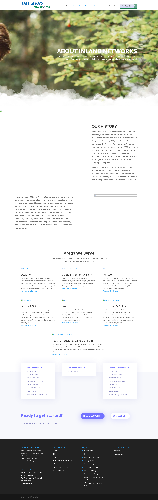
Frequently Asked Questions (63, 461)
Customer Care (118, 455)
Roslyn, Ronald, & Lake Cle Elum (72, 340)
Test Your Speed (59, 471)
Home (68, 6)
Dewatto (26, 274)
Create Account (91, 416)
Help (54, 457)
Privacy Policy (88, 451)
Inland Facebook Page (61, 467)
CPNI (55, 451)
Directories (116, 451)
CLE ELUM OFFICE (76, 367)
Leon (64, 306)
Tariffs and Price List (91, 467)
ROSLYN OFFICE (34, 367)
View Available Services (29, 291)
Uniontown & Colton (114, 306)
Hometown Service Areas (94, 6)
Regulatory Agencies (91, 464)
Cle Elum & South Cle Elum (77, 274)
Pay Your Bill (126, 6)
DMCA (86, 454)
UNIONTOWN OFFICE (119, 367)
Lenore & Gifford (30, 306)
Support (112, 6)
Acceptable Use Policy (91, 457)
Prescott (107, 274)
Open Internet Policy (91, 474)
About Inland (78, 6)
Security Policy (89, 461)
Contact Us (119, 416)
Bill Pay (55, 454)
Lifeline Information (60, 464)
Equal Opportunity (90, 471)
